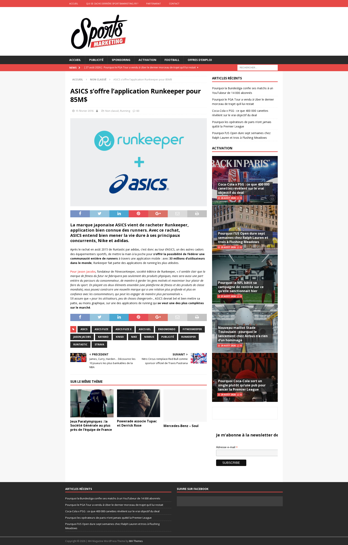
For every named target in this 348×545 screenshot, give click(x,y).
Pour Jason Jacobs (82, 271)
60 (137, 111)
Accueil (75, 60)
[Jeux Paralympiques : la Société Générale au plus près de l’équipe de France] (92, 403)
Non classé (112, 111)
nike (134, 337)
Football (172, 60)
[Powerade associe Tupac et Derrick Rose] (138, 403)
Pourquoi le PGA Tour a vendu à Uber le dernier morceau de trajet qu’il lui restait (114, 505)
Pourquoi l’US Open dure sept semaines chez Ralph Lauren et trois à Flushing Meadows (243, 237)
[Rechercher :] (257, 67)
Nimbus (149, 337)
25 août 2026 (228, 247)
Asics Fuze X (124, 329)
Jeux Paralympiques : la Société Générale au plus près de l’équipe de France (91, 425)
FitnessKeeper (192, 329)
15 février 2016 (84, 111)
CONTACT (174, 3)
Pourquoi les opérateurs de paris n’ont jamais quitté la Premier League (108, 517)
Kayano (103, 337)
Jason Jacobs (82, 337)
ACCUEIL (73, 3)
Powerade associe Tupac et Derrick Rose (137, 423)
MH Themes (136, 541)
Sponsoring (121, 60)
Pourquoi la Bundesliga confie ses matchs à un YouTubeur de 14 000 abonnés (112, 498)
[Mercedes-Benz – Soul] (185, 405)
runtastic (80, 344)
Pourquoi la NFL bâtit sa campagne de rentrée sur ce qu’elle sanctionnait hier (241, 286)
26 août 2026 (228, 198)
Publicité (96, 60)
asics (84, 329)
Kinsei (120, 337)
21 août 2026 (228, 296)
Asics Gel (145, 329)
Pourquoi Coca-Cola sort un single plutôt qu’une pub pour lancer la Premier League (242, 385)
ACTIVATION (222, 148)
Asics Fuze (101, 329)
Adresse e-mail (227, 447)
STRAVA (99, 344)
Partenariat (153, 3)
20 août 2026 (228, 345)
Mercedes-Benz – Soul (181, 426)
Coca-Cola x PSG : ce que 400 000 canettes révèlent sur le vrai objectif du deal (243, 188)
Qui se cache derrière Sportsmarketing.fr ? (112, 3)
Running (125, 111)
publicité (167, 337)
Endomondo (166, 329)
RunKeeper (188, 337)
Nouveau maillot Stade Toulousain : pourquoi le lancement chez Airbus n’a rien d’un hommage (243, 333)
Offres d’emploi (200, 60)
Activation (147, 60)
